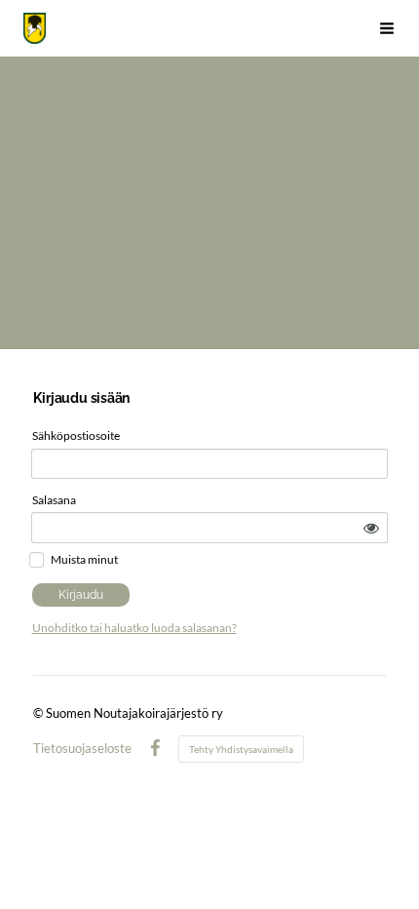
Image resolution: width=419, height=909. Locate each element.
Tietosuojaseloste (82, 748)
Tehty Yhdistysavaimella (241, 749)
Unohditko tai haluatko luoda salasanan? (134, 627)
